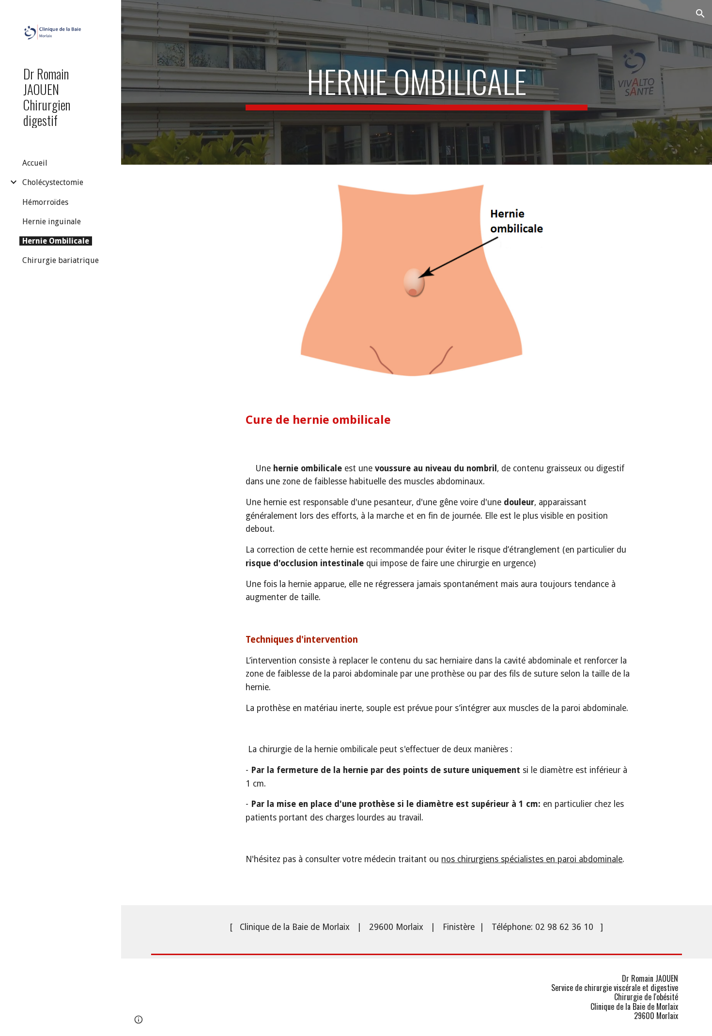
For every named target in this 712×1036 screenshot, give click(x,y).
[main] (416, 82)
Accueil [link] (34, 163)
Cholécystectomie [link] (52, 182)
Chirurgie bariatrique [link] (60, 260)
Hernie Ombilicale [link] (55, 241)
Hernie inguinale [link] (51, 221)
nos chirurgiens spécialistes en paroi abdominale (531, 859)
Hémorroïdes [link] (45, 202)
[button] (700, 13)
